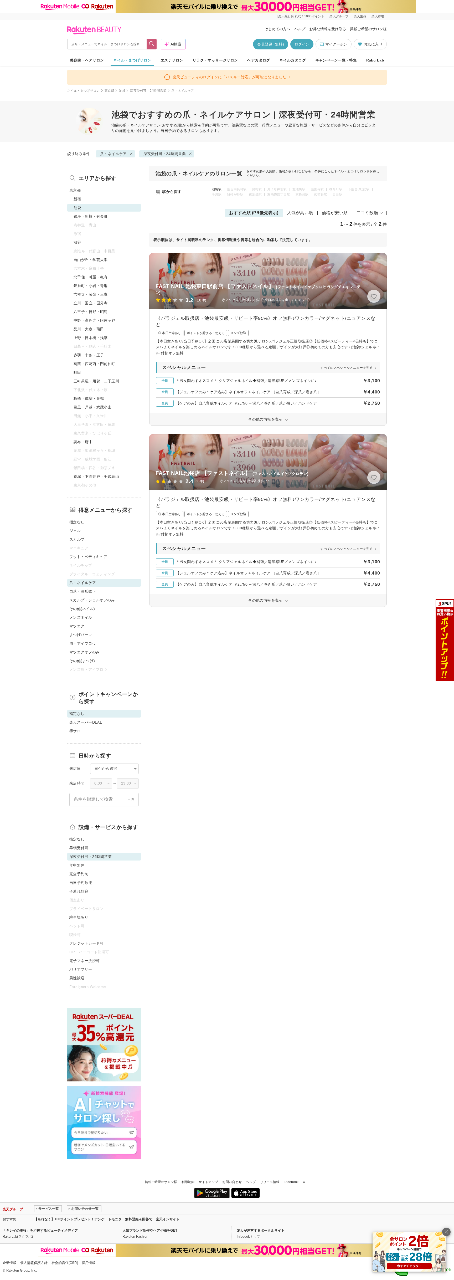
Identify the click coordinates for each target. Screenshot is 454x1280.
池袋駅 (216, 189)
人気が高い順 (300, 213)
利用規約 (188, 1182)
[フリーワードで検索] (152, 44)
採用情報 (88, 1263)
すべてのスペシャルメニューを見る (347, 367)
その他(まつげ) (82, 661)
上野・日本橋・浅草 (91, 338)
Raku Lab (375, 60)
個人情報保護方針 (34, 1263)
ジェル (75, 531)
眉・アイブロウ (82, 643)
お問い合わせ (232, 1182)
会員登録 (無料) (270, 44)
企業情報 (9, 1263)
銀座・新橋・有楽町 (91, 216)
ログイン (302, 44)
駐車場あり (78, 917)
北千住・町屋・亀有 (91, 277)
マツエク (77, 626)
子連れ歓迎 (78, 891)
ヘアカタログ (258, 60)
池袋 (122, 91)
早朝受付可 (78, 848)
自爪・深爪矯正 (82, 591)
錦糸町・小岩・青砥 (91, 286)
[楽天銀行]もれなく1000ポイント (300, 16)
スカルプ (77, 539)
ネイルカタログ (292, 60)
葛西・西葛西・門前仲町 (94, 364)
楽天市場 (378, 16)
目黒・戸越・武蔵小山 (92, 407)
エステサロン (172, 60)
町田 (77, 372)
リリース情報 (270, 1182)
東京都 (109, 91)
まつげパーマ (80, 635)
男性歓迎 (77, 978)
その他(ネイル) (82, 609)
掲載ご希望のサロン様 (368, 29)
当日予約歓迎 (80, 882)
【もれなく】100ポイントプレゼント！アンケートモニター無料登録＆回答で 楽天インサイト (107, 1219)
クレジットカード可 (86, 943)
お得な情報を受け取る (327, 29)
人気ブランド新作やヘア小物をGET (149, 1230)
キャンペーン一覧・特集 (336, 60)
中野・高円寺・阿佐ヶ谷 (94, 320)
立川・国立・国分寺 (91, 303)
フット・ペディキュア (88, 557)
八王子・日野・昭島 (91, 312)
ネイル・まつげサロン (132, 60)
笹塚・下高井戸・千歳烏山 (96, 476)
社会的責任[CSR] (64, 1263)
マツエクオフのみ (84, 652)
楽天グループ (338, 16)
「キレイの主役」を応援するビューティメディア (40, 1230)
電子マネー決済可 (84, 961)
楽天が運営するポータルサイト (261, 1230)
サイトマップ (208, 1182)
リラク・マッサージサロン (215, 60)
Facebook (291, 1182)
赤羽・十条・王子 (89, 355)
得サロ (75, 731)
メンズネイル (80, 617)
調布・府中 (83, 442)
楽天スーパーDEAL (85, 722)
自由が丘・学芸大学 (91, 260)
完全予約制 (78, 874)
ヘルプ (299, 29)
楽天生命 (360, 16)
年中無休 (77, 865)
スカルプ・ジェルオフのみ (92, 600)
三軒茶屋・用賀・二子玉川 (96, 381)
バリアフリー (80, 969)
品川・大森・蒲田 (89, 329)
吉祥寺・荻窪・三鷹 (91, 294)
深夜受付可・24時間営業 (148, 91)
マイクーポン (336, 44)
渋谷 (77, 242)
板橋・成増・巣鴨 (89, 398)
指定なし (77, 522)
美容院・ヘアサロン (87, 60)
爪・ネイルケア (136, 125)
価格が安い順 (335, 213)
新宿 (77, 199)
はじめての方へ (277, 29)
